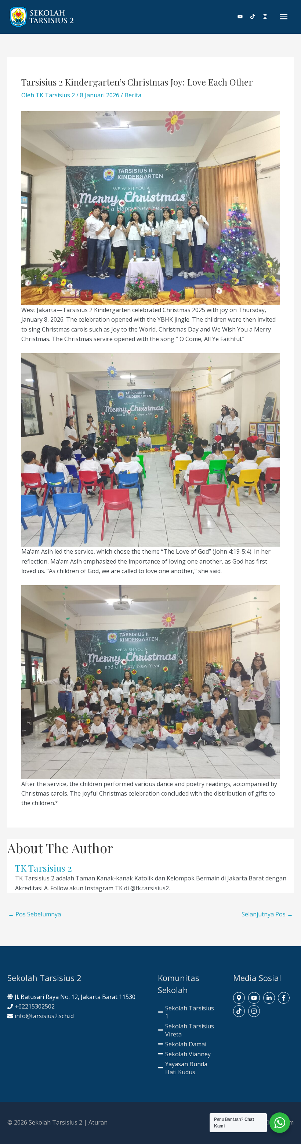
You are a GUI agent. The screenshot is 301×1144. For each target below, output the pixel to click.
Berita (132, 95)
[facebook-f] (284, 998)
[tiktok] (255, 16)
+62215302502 (35, 1006)
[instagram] (265, 16)
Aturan (98, 1122)
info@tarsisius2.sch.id (44, 1016)
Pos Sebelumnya (34, 914)
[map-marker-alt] (240, 998)
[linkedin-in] (270, 998)
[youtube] (243, 16)
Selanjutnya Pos (267, 914)
